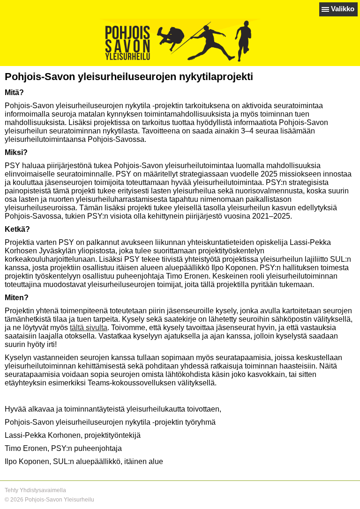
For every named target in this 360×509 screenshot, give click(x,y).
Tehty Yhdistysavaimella (35, 490)
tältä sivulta (88, 328)
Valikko (342, 9)
